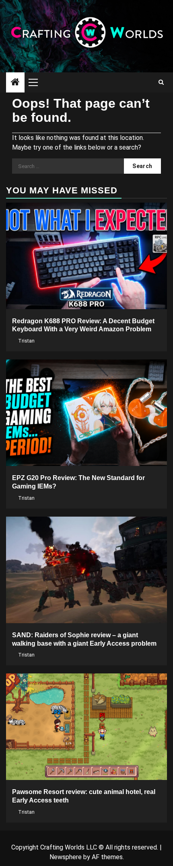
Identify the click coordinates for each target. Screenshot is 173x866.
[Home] (15, 82)
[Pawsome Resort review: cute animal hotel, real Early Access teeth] (86, 726)
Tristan (26, 341)
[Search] (161, 82)
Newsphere (65, 857)
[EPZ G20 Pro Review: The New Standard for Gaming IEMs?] (86, 412)
